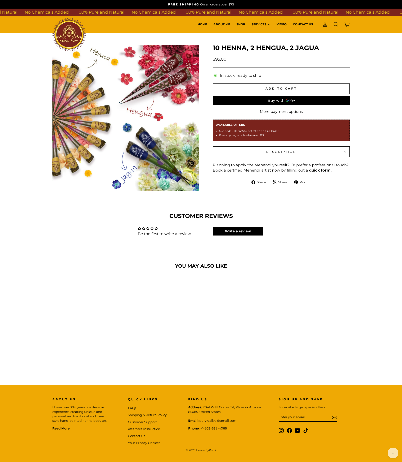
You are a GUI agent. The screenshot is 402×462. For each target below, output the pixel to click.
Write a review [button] (238, 231)
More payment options (281, 111)
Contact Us (303, 24)
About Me (221, 24)
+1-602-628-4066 (213, 428)
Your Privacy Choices (144, 443)
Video (282, 24)
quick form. (320, 170)
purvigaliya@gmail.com (217, 421)
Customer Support (142, 422)
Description (281, 152)
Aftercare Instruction (144, 429)
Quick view (87, 345)
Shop (240, 24)
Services (259, 24)
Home (202, 24)
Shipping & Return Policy (147, 415)
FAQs (132, 408)
